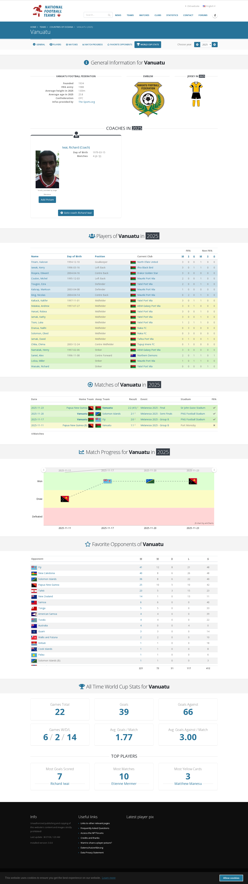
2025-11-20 (37, 413)
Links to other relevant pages (95, 823)
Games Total (60, 704)
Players (57, 44)
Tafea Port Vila (145, 338)
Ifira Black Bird (145, 267)
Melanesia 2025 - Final (153, 407)
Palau (41, 654)
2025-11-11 (37, 425)
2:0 (132, 419)
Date (34, 399)
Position (100, 256)
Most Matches (123, 769)
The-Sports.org (86, 101)
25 (141, 584)
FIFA (214, 399)
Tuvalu (42, 619)
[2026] (215, 44)
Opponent (37, 558)
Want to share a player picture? (96, 842)
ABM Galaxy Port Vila (148, 305)
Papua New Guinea (48, 584)
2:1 (132, 413)
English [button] (210, 6)
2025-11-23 (37, 407)
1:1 (132, 425)
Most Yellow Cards (188, 769)
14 (141, 596)
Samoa (42, 602)
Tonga (41, 608)
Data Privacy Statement (92, 852)
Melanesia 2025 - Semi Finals (156, 413)
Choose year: (184, 44)
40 (141, 573)
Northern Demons (147, 355)
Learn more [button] (109, 877)
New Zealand (45, 596)
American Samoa (47, 613)
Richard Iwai (59, 783)
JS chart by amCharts (204, 523)
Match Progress (94, 44)
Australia (43, 625)
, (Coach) (76, 147)
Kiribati (42, 643)
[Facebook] (214, 15)
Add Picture (47, 199)
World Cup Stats (149, 44)
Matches (73, 44)
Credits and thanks (90, 838)
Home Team (86, 399)
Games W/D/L (59, 729)
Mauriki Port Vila (146, 278)
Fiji (39, 567)
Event (144, 399)
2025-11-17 (37, 419)
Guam (41, 631)
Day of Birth (74, 256)
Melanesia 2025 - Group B (155, 419)
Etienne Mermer (123, 783)
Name (34, 256)
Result (133, 399)
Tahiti (41, 590)
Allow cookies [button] (231, 878)
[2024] (197, 44)
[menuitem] (129, 469)
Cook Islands (45, 648)
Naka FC (142, 328)
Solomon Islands (47, 579)
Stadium (186, 399)
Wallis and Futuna (48, 637)
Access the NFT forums (92, 833)
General (40, 44)
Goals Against (188, 704)
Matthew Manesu (188, 783)
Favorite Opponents (121, 44)
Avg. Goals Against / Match (188, 729)
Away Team (102, 399)
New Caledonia (46, 573)
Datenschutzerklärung (92, 847)
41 (141, 567)
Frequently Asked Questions (95, 828)
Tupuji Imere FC (146, 344)
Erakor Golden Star (147, 273)
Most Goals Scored (60, 769)
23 (141, 590)
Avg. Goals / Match (124, 729)
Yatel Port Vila (145, 284)
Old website (193, 6)
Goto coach (77, 212)
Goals (124, 704)
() (132, 407)
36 (141, 579)
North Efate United (147, 262)
